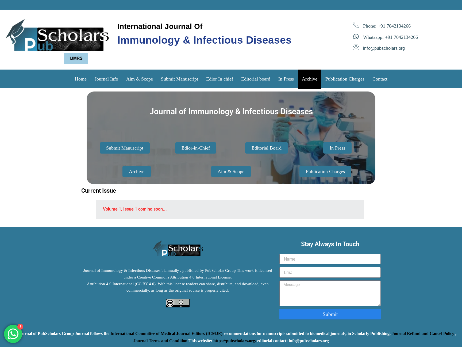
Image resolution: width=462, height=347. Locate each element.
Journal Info (106, 79)
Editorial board (255, 79)
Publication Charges (344, 79)
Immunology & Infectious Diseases (204, 40)
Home (81, 79)
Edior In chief (219, 79)
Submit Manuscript (179, 79)
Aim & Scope (139, 79)
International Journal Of (159, 26)
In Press (286, 79)
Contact (379, 79)
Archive (309, 79)
